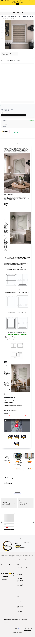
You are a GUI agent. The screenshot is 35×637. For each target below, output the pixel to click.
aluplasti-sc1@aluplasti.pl (8, 483)
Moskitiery (19, 608)
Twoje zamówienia (20, 573)
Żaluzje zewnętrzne (20, 606)
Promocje (19, 586)
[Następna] (34, 2)
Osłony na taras (20, 611)
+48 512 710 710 (5, 576)
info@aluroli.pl (4, 579)
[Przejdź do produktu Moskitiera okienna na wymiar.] (9, 519)
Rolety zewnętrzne (20, 610)
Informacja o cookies (20, 580)
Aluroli (1, 18)
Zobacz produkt (9, 529)
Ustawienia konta (20, 574)
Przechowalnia (20, 575)
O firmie (19, 597)
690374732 (5, 482)
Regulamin (19, 581)
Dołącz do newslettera (8, 622)
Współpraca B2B (20, 595)
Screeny (19, 612)
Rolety (18, 603)
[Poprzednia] (1, 2)
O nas (18, 592)
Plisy (18, 607)
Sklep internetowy (17, 632)
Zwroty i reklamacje (20, 584)
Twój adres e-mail (6, 621)
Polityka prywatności (20, 585)
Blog (18, 596)
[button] (31, 451)
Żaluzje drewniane (14, 18)
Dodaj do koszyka (14, 115)
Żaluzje (4, 18)
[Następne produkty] (33, 522)
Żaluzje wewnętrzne (8, 18)
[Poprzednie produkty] (1, 522)
